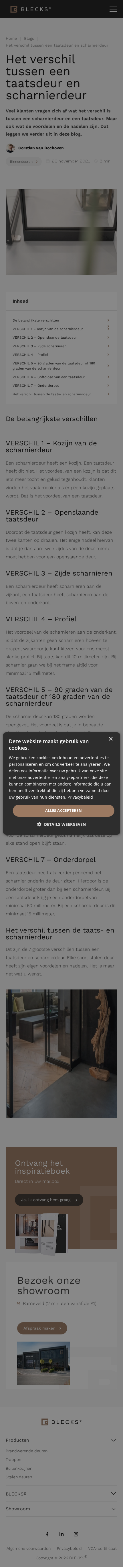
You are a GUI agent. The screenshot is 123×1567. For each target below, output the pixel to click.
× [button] (110, 739)
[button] (61, 824)
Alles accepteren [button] (63, 810)
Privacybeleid (80, 797)
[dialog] (61, 783)
